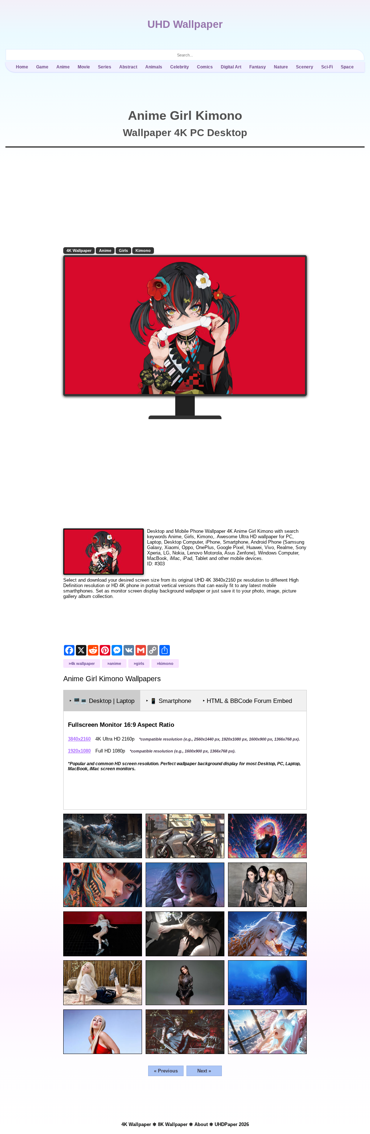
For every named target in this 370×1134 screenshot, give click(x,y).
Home (22, 66)
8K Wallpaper (173, 1124)
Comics (205, 66)
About (201, 1124)
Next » (204, 1071)
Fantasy (257, 66)
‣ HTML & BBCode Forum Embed (247, 700)
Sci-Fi (327, 66)
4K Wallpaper (78, 250)
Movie (84, 66)
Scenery (304, 66)
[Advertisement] (185, 471)
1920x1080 (79, 751)
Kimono (143, 250)
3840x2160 (79, 739)
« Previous (166, 1071)
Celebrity (179, 66)
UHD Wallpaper (185, 24)
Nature (281, 66)
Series (104, 66)
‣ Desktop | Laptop (101, 700)
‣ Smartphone (168, 700)
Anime (63, 66)
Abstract (128, 66)
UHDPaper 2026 (232, 1124)
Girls (123, 250)
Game (42, 66)
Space (347, 66)
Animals (153, 66)
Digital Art (231, 66)
